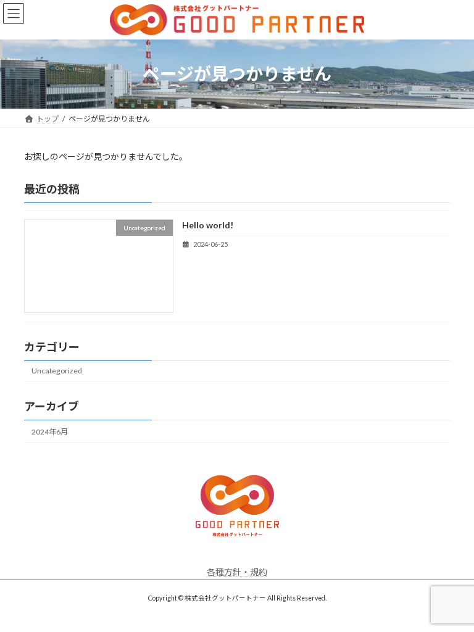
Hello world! (207, 225)
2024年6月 (49, 431)
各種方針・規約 (237, 572)
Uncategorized (56, 370)
